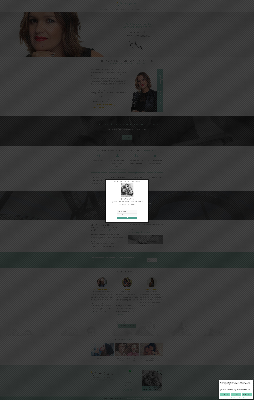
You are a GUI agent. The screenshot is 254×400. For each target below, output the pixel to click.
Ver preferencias (246, 394)
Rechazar (236, 394)
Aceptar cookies (225, 394)
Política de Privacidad (236, 397)
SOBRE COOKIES (229, 397)
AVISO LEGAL (243, 397)
